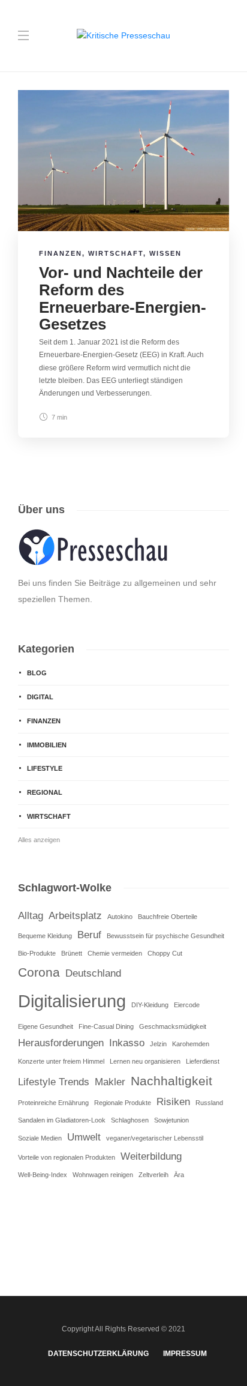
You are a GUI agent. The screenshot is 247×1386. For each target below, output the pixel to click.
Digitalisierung (72, 1001)
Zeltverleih (153, 1174)
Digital (40, 697)
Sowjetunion (171, 1120)
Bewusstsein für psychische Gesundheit (165, 935)
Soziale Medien (40, 1138)
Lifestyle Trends (53, 1082)
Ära (179, 1174)
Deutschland (93, 973)
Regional (44, 792)
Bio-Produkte (37, 953)
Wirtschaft (115, 253)
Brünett (71, 953)
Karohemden (190, 1043)
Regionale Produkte (122, 1102)
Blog (37, 672)
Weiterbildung (151, 1156)
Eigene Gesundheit (45, 1026)
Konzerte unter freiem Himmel (61, 1061)
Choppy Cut (164, 953)
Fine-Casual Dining (106, 1026)
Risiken (173, 1101)
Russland (209, 1102)
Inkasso (126, 1043)
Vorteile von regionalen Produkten (66, 1157)
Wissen (165, 253)
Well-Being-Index (42, 1174)
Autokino (119, 916)
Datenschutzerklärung (98, 1353)
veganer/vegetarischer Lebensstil (154, 1138)
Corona (39, 972)
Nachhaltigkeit (171, 1081)
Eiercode (187, 1004)
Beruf (89, 935)
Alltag (30, 915)
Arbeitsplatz (75, 915)
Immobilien (47, 745)
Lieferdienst (202, 1061)
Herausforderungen (61, 1043)
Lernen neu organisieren (145, 1061)
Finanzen (60, 253)
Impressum (185, 1353)
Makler (110, 1082)
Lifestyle (44, 768)
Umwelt (84, 1137)
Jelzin (158, 1043)
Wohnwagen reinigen (103, 1174)
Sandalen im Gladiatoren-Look (62, 1120)
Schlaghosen (130, 1120)
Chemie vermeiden (115, 953)
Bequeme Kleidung (45, 935)
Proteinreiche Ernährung (53, 1102)
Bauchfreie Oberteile (167, 916)
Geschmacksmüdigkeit (172, 1026)
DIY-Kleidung (149, 1004)
